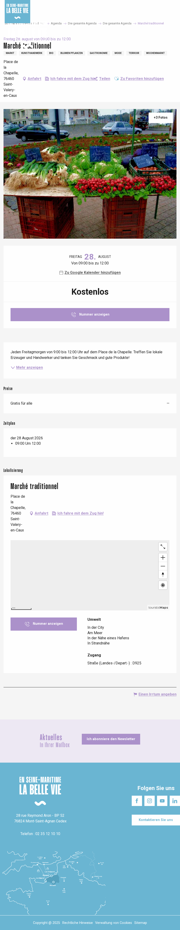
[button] (172, 35)
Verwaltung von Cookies (113, 923)
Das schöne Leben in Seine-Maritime (72, 4)
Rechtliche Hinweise (77, 923)
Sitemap (140, 923)
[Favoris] (162, 35)
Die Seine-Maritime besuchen (122, 4)
